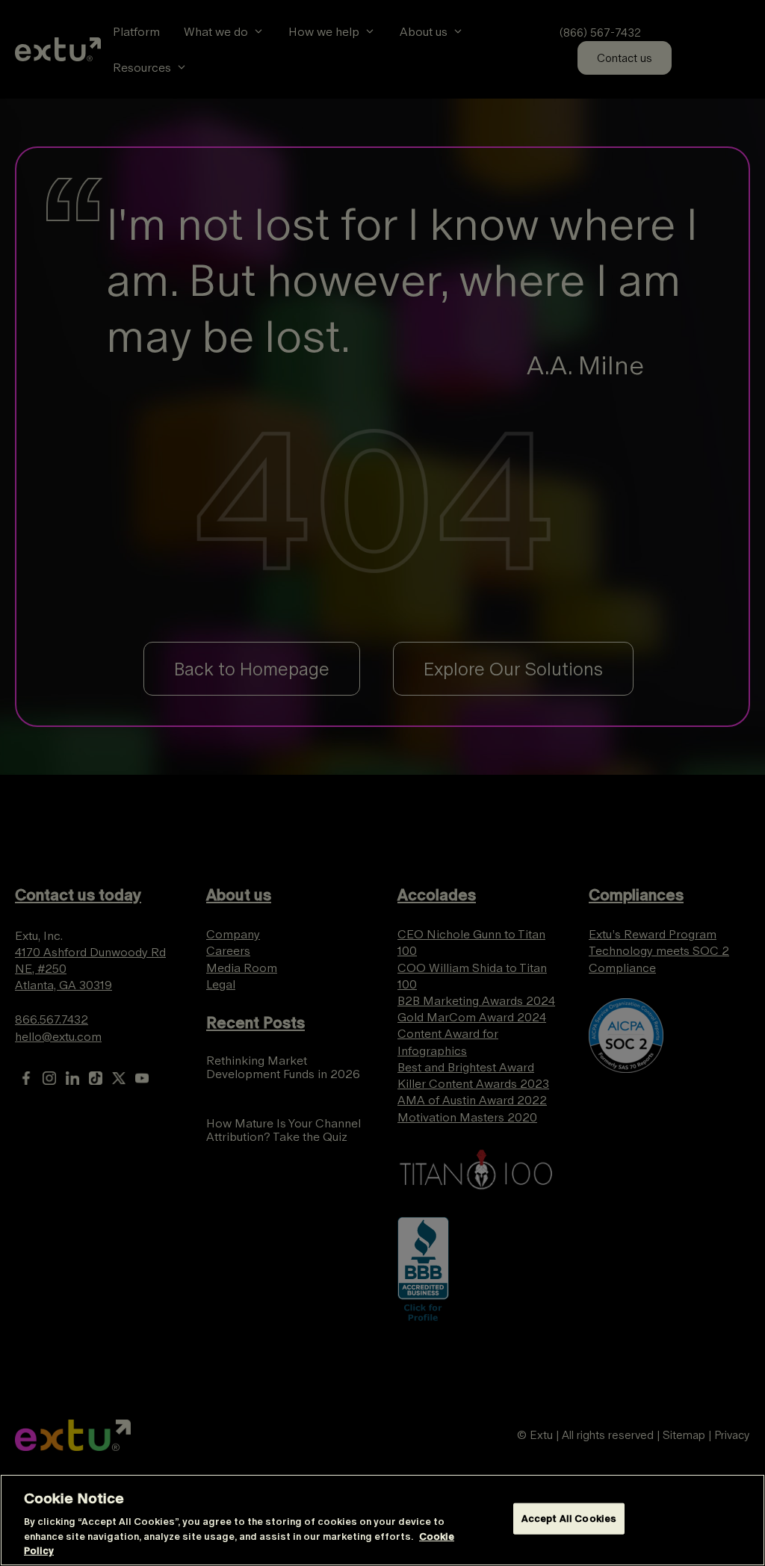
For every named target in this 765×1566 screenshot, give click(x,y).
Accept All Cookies (568, 1518)
